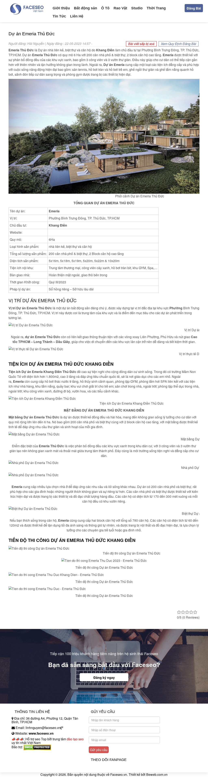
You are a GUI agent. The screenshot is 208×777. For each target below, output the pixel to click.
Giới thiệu (61, 8)
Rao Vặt (120, 8)
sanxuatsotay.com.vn (27, 759)
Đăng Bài (194, 8)
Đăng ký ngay (104, 677)
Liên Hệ (76, 16)
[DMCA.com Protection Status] (37, 747)
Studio (137, 8)
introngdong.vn (22, 754)
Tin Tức (59, 16)
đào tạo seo (75, 739)
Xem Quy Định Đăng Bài (178, 43)
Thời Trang (156, 8)
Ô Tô (105, 8)
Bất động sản (85, 8)
